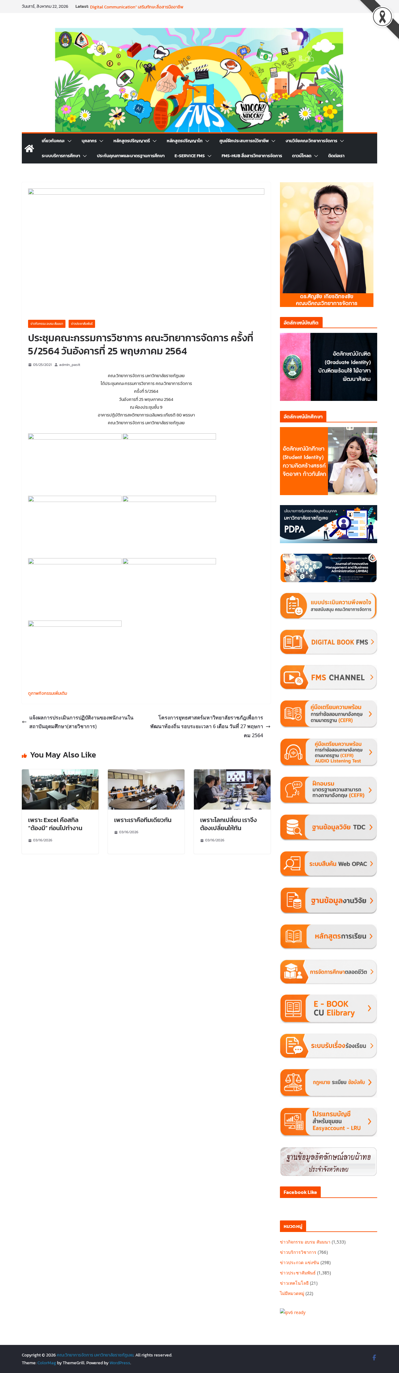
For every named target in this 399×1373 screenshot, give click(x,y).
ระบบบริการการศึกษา (61, 156)
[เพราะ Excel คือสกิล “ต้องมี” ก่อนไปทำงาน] (60, 773)
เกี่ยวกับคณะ (53, 141)
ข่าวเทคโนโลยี (294, 1283)
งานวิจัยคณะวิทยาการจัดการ (311, 141)
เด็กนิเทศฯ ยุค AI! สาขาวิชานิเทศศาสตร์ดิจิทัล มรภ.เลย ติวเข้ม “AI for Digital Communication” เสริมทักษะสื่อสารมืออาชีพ (150, 9)
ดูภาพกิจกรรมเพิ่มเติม (47, 693)
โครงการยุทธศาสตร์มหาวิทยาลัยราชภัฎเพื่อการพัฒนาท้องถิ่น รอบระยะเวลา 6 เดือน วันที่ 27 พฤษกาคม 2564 (206, 726)
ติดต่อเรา (336, 156)
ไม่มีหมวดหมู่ (292, 1293)
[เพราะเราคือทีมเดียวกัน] (146, 773)
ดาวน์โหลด (301, 156)
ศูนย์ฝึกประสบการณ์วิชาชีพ (244, 141)
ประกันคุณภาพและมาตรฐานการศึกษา (131, 156)
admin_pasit (69, 365)
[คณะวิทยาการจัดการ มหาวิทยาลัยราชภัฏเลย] (29, 148)
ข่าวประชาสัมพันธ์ (82, 323)
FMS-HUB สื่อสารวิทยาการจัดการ (252, 156)
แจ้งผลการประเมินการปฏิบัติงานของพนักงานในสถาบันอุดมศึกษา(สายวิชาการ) (81, 722)
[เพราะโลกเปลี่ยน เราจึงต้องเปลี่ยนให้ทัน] (232, 773)
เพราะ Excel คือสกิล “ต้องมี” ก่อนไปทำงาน (55, 824)
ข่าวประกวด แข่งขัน (299, 1262)
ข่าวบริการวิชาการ (298, 1252)
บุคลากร (89, 141)
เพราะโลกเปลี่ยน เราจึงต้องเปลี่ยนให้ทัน (228, 824)
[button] (68, 141)
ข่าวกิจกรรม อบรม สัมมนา (47, 323)
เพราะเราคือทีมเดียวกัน (142, 820)
